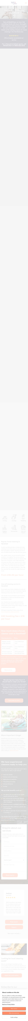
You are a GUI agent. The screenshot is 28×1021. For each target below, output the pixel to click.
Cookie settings (14, 1017)
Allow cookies (14, 1008)
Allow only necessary (14, 1013)
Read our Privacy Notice (8, 1004)
